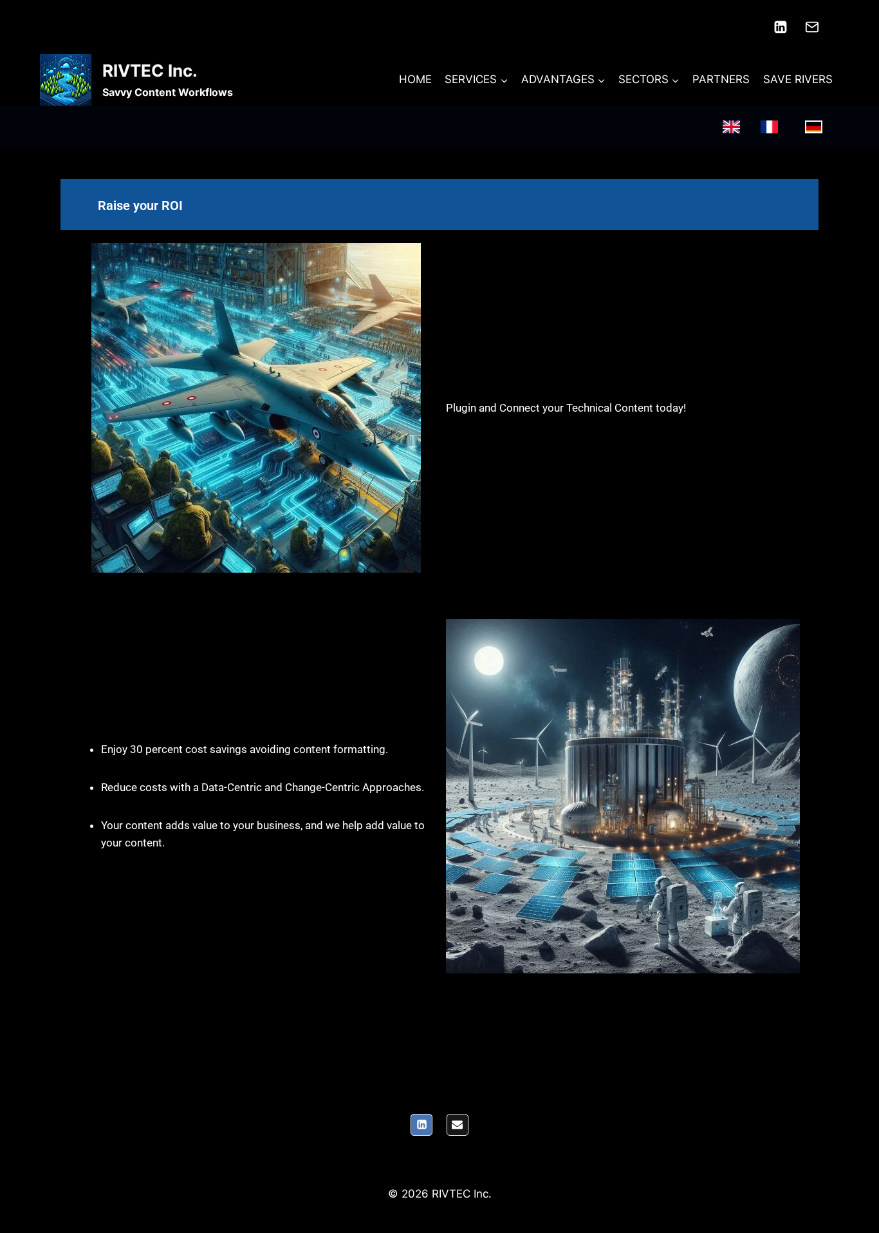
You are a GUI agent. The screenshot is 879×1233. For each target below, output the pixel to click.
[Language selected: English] (779, 127)
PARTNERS (721, 79)
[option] (772, 127)
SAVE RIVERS (798, 79)
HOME (415, 79)
